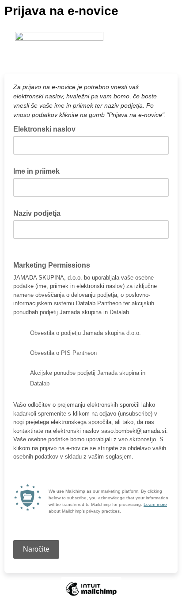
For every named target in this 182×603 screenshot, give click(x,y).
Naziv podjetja (37, 213)
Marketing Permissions (51, 265)
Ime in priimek (36, 171)
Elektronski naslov (47, 128)
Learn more (155, 504)
